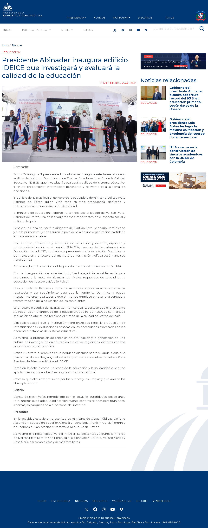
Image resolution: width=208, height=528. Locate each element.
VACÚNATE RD (121, 501)
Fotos (169, 17)
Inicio (7, 30)
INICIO (42, 501)
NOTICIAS (99, 17)
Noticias (17, 45)
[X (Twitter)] (114, 30)
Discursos (145, 17)
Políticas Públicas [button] (35, 30)
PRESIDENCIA (75, 17)
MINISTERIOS (161, 501)
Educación (12, 52)
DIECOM (88, 30)
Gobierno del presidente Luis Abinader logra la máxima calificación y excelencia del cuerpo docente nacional (187, 128)
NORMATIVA (120, 17)
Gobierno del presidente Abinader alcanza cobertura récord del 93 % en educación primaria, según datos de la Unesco (186, 98)
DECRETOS (100, 501)
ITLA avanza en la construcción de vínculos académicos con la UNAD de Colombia (186, 154)
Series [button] (66, 30)
